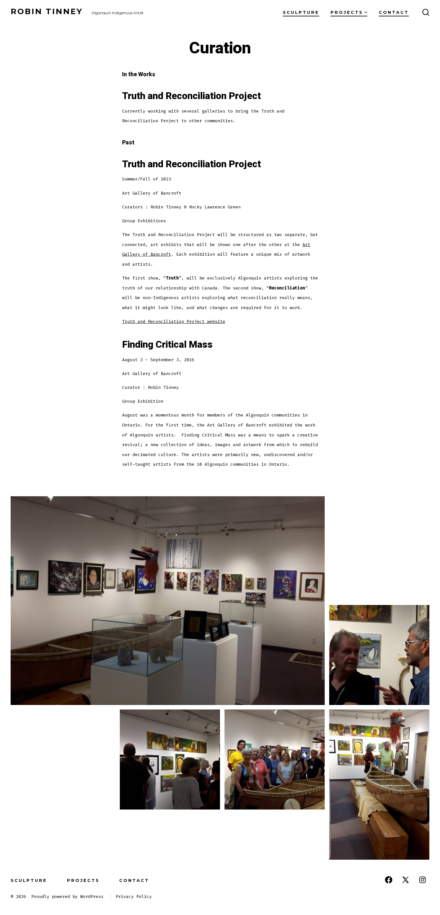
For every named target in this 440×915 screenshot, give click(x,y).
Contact (394, 12)
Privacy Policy (134, 896)
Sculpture (301, 12)
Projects (346, 12)
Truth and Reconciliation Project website (173, 321)
